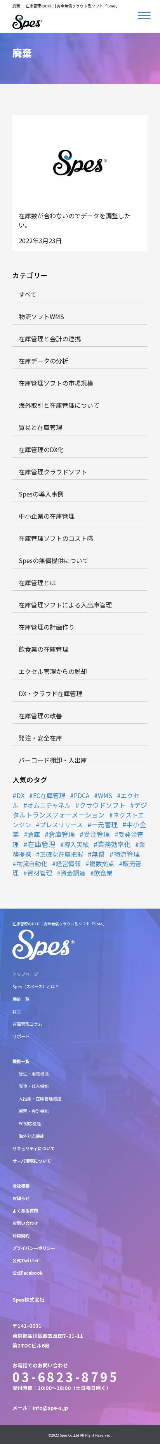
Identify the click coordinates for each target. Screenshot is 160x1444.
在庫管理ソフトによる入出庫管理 (65, 604)
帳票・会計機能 (34, 1111)
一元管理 (104, 824)
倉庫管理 (62, 834)
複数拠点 (101, 863)
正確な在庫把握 (61, 854)
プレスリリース (61, 824)
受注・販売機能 (34, 1073)
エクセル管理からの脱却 (53, 671)
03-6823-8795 (65, 1377)
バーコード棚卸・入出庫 (53, 760)
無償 (98, 854)
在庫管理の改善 (40, 715)
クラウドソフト (102, 805)
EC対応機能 (30, 1123)
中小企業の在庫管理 (47, 516)
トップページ (25, 974)
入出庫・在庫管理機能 (40, 1098)
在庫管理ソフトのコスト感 (56, 538)
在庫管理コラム (27, 1024)
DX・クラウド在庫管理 (50, 693)
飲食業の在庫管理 (43, 649)
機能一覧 (21, 999)
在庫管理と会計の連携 (50, 338)
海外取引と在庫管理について (59, 405)
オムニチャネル (49, 805)
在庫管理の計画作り (47, 627)
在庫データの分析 (43, 360)
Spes (64, 1435)
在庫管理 (42, 844)
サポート (21, 1036)
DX (20, 795)
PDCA (81, 795)
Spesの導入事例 (41, 493)
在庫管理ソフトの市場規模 (56, 383)
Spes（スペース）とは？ (35, 986)
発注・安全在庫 (40, 737)
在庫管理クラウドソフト (53, 471)
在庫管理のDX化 (41, 449)
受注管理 (96, 834)
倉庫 (34, 834)
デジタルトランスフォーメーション (79, 809)
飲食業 (103, 872)
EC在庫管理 (49, 795)
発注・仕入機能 (34, 1086)
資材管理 (39, 872)
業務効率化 (113, 844)
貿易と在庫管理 (40, 427)
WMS (105, 795)
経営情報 (68, 863)
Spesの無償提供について (54, 560)
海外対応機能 (31, 1136)
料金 (16, 1011)
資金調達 (73, 872)
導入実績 (76, 844)
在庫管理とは (37, 582)
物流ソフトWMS (41, 316)
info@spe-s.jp (50, 1407)
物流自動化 (31, 863)
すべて (28, 294)
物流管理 (126, 854)
